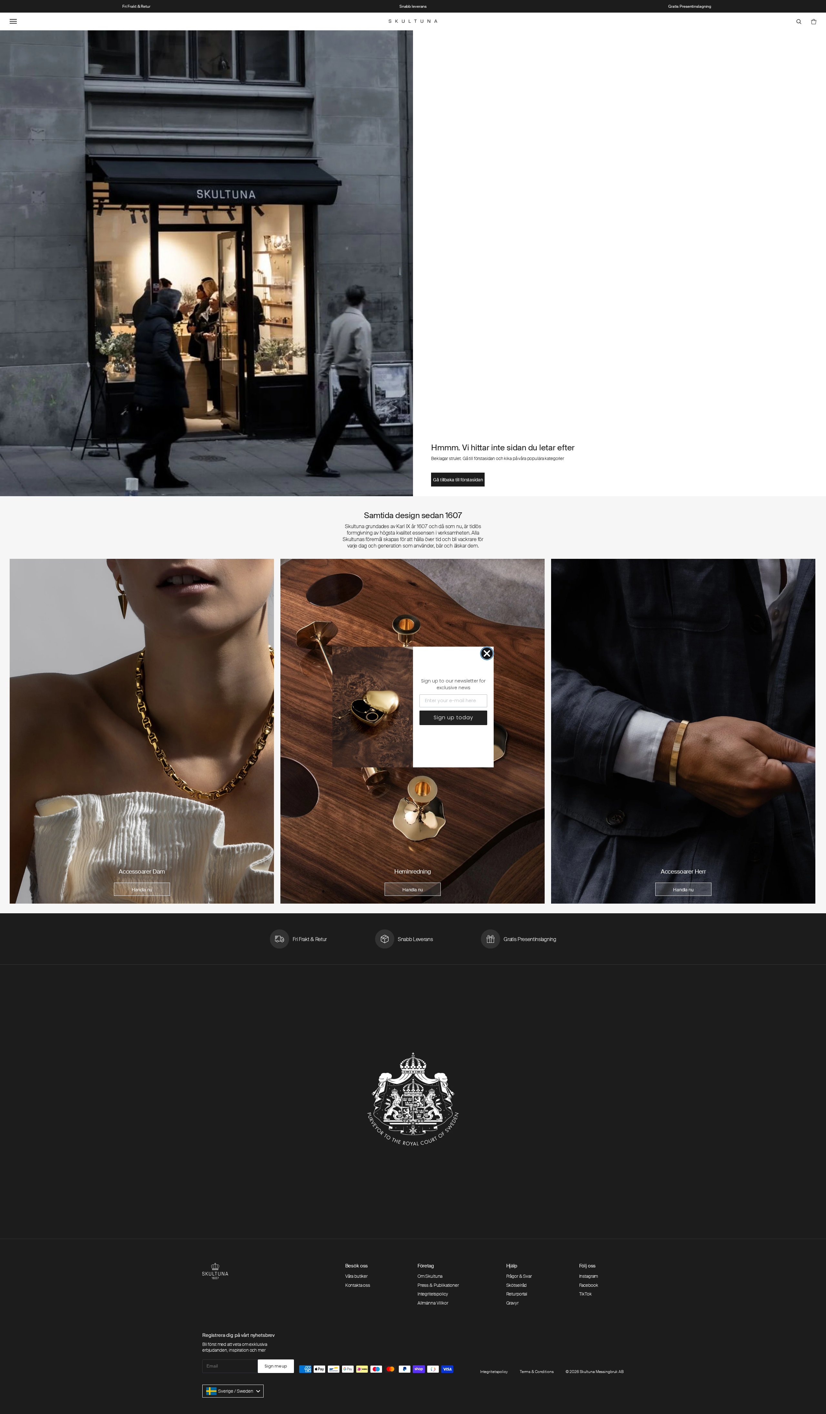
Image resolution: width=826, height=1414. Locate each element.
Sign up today (453, 717)
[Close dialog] (487, 653)
